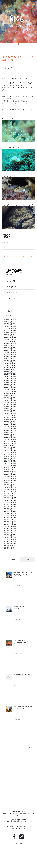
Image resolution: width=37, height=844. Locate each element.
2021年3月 (8, 461)
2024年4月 (8, 380)
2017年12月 (8, 546)
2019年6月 (8, 507)
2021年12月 (8, 441)
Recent (27, 559)
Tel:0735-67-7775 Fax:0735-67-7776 (18, 827)
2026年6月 (8, 324)
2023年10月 (8, 394)
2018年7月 (8, 531)
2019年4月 (8, 511)
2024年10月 (8, 367)
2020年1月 (8, 491)
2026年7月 (8, 322)
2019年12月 (8, 494)
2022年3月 (8, 435)
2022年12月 (8, 415)
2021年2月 (8, 463)
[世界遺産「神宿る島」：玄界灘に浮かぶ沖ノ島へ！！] (9, 575)
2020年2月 (8, 489)
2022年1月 (8, 439)
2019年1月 (8, 517)
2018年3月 (8, 539)
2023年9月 (8, 396)
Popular (11, 559)
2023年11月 (8, 391)
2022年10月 (8, 420)
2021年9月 (8, 448)
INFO (9, 281)
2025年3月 (8, 357)
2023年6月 (8, 402)
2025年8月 (8, 346)
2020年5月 (8, 483)
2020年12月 (8, 467)
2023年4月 (8, 407)
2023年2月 (8, 411)
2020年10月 (8, 472)
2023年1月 (8, 413)
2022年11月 (8, 417)
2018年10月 (8, 524)
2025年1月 (8, 361)
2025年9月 (8, 343)
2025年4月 (8, 354)
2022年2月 (8, 437)
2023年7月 (8, 400)
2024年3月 (8, 383)
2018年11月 (8, 522)
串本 (9, 287)
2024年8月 (8, 372)
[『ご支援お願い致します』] (9, 677)
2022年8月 (8, 424)
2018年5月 (8, 535)
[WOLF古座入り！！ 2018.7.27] (9, 609)
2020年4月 (8, 485)
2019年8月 (8, 502)
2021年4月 (8, 459)
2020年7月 (8, 478)
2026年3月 (8, 330)
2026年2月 (8, 333)
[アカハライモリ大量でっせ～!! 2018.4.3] (9, 709)
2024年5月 (8, 378)
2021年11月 (8, 444)
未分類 (9, 298)
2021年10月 (8, 446)
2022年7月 (8, 426)
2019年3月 (8, 513)
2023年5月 (8, 404)
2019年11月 (8, 496)
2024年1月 (8, 387)
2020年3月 (8, 487)
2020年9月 (8, 474)
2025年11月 (8, 339)
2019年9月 (8, 500)
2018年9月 (8, 526)
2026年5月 (8, 326)
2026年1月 (8, 335)
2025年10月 (8, 341)
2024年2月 (8, 385)
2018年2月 (8, 541)
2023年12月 (8, 389)
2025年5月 (8, 352)
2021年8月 (8, 450)
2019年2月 (8, 515)
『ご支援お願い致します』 (23, 675)
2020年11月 (8, 470)
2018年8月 (8, 528)
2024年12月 (8, 363)
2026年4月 (8, 328)
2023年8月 (8, 398)
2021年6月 (8, 454)
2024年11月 (8, 365)
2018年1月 (8, 544)
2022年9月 (8, 422)
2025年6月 (8, 350)
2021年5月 (8, 457)
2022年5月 (8, 430)
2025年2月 (8, 359)
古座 (12, 68)
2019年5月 (8, 509)
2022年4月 (8, 433)
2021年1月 (8, 465)
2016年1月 (8, 548)
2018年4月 (8, 537)
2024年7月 (8, 374)
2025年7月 (8, 348)
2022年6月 (8, 428)
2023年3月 (8, 409)
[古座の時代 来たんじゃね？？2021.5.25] (9, 643)
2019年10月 (8, 498)
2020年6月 (8, 481)
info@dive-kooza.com (18, 828)
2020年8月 (8, 476)
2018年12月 (8, 520)
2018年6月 (8, 533)
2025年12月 (8, 337)
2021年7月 (8, 452)
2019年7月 (8, 504)
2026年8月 (8, 320)
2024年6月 (8, 376)
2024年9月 (8, 370)
